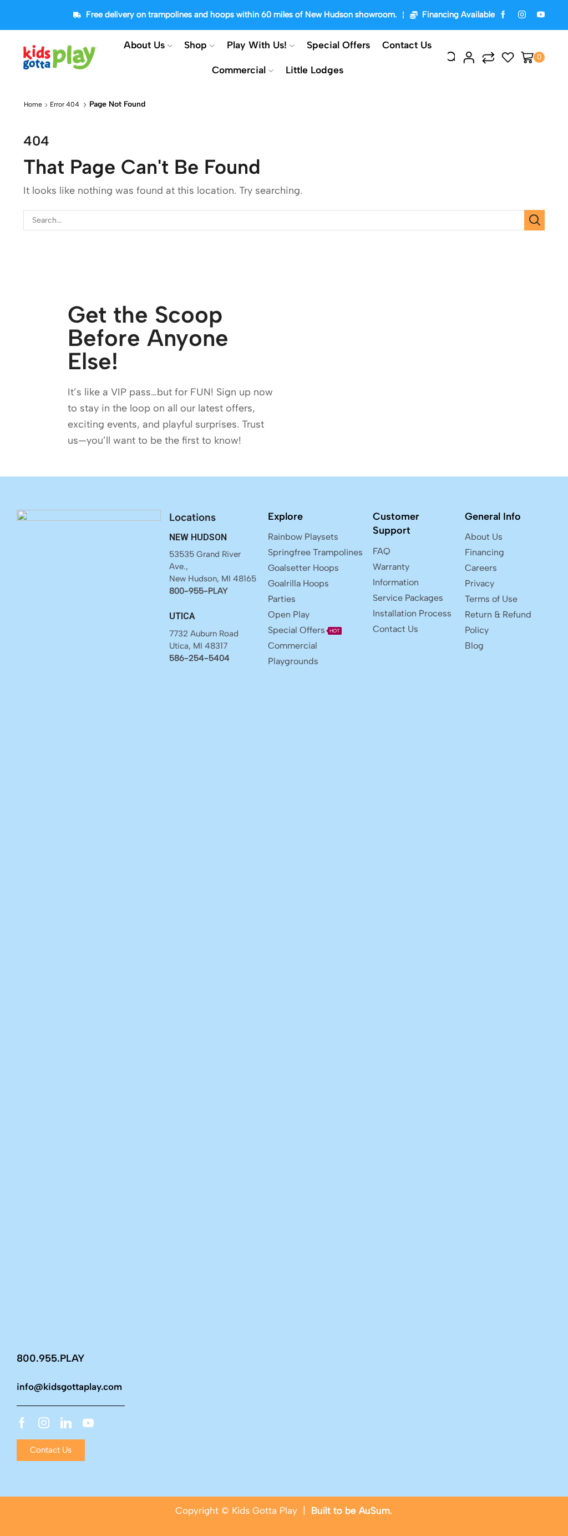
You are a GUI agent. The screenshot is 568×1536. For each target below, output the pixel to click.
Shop (195, 45)
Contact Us (407, 45)
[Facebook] (503, 15)
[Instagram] (522, 15)
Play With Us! (257, 45)
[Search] (534, 220)
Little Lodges (314, 70)
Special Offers (338, 45)
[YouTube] (541, 15)
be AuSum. (368, 1510)
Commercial (239, 70)
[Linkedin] (66, 1422)
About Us (144, 45)
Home (33, 104)
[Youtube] (88, 1422)
